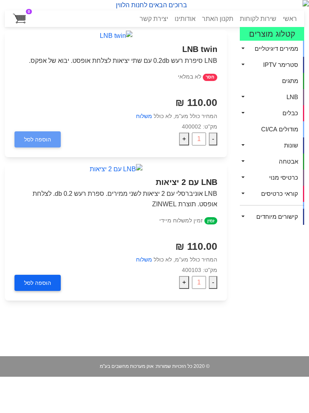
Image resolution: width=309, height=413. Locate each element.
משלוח (144, 116)
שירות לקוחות (258, 18)
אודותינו (185, 18)
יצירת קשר (154, 18)
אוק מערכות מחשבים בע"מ (127, 366)
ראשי (290, 18)
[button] (272, 49)
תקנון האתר (217, 18)
